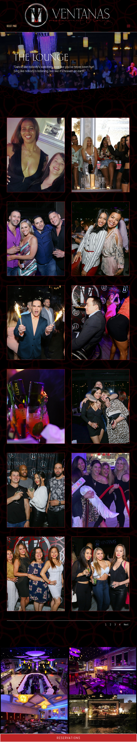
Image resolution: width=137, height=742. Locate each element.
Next (126, 624)
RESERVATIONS (68, 738)
